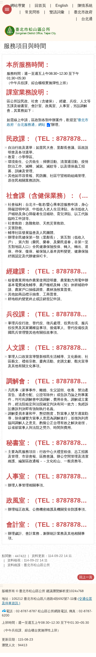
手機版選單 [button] (7, 9)
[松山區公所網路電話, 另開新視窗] (4, 610)
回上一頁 (85, 577)
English (61, 5)
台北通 (87, 19)
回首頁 (40, 5)
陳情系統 (85, 5)
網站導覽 (17, 5)
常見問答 (32, 12)
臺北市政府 (83, 12)
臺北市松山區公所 (30, 31)
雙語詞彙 (56, 12)
